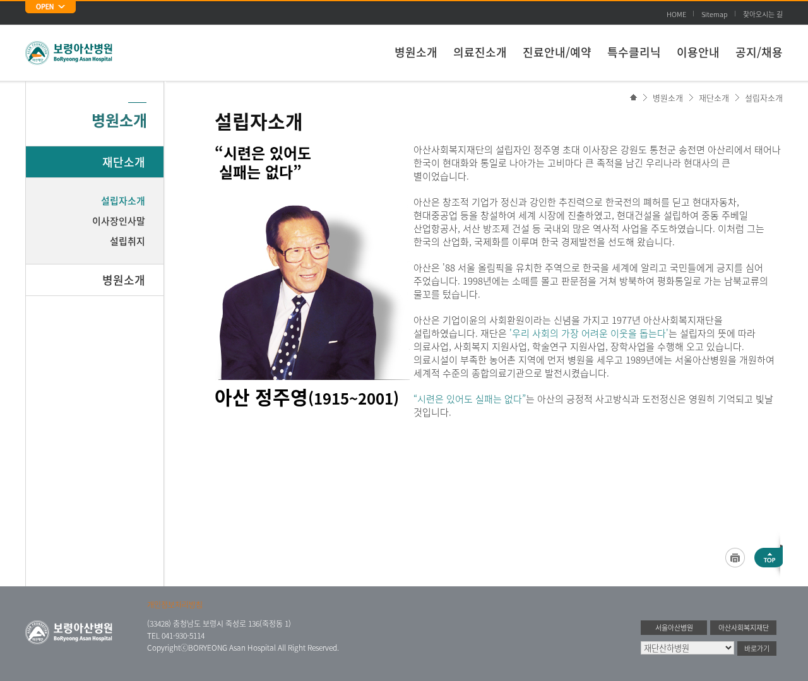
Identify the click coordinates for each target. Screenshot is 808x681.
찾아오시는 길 (763, 14)
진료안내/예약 (557, 52)
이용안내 (698, 52)
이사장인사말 (118, 221)
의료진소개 (480, 52)
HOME (676, 14)
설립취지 (127, 241)
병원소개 (416, 52)
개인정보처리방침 (175, 604)
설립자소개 (764, 97)
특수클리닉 (634, 52)
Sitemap (714, 14)
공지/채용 (759, 52)
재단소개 (714, 97)
